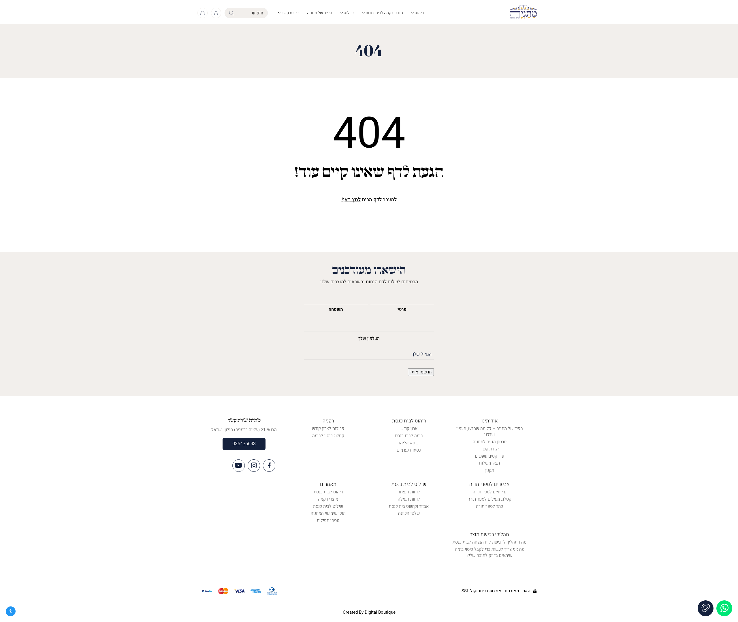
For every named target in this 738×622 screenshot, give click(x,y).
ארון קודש (408, 428)
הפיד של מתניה (319, 13)
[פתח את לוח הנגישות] (11, 611)
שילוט (348, 13)
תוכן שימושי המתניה (328, 513)
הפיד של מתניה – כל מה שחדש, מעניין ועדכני (489, 431)
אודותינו (489, 420)
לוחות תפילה (409, 499)
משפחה (336, 309)
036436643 (244, 443)
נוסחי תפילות (328, 520)
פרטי (402, 309)
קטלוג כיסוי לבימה (328, 436)
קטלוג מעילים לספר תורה (489, 499)
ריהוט (419, 13)
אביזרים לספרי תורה (489, 484)
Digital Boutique (380, 612)
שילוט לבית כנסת (408, 484)
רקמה (328, 420)
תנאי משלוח (489, 463)
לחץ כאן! (351, 200)
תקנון (489, 470)
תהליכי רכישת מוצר (489, 534)
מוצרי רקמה (328, 499)
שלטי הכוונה (409, 513)
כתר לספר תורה (489, 506)
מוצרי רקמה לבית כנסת (384, 13)
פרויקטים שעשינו (489, 456)
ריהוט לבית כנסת (409, 420)
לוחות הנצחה (409, 492)
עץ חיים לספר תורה (489, 492)
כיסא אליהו (409, 443)
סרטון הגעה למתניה (490, 442)
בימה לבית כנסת (409, 436)
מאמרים (328, 484)
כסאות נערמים (409, 450)
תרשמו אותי (421, 372)
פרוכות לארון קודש (328, 428)
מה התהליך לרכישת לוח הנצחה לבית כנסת (489, 542)
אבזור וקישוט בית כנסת (409, 506)
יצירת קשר (289, 13)
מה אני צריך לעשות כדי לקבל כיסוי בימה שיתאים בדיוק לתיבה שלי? (489, 552)
